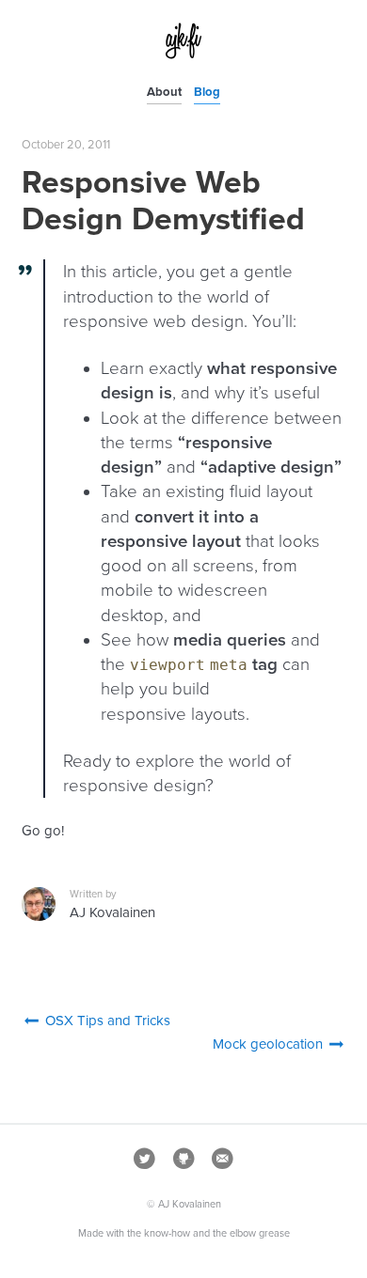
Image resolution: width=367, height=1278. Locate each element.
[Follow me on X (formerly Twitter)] (145, 1162)
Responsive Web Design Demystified (163, 201)
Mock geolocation (270, 1044)
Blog (207, 92)
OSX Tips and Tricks (105, 1020)
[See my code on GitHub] (183, 1162)
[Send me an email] (222, 1162)
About (164, 92)
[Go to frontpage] (183, 54)
